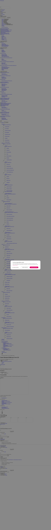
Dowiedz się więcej (15, 265)
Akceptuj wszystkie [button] (34, 267)
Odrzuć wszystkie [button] (25, 267)
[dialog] (25, 265)
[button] (16, 267)
